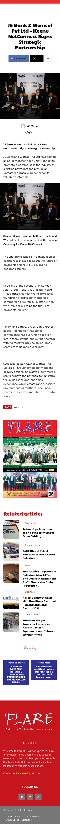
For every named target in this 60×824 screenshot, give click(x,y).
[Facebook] (30, 797)
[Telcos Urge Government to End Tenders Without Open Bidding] (11, 529)
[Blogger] (21, 797)
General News (32, 545)
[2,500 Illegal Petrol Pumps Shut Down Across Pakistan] (11, 551)
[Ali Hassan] (23, 126)
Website (18, 407)
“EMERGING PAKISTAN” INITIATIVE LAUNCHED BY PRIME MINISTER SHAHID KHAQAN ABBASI (16, 674)
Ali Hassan (33, 126)
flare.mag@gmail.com (28, 773)
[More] (48, 58)
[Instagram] (38, 797)
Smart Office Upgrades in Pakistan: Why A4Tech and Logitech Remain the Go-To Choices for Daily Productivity (39, 578)
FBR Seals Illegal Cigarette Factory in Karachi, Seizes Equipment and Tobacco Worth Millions (39, 627)
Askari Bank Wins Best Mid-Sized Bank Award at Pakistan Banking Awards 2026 (39, 603)
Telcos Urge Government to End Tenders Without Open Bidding (39, 532)
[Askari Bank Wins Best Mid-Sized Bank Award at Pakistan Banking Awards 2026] (11, 599)
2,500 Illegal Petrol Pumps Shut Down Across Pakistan (39, 554)
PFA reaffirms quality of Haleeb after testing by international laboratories (44, 671)
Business (30, 523)
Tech (27, 565)
